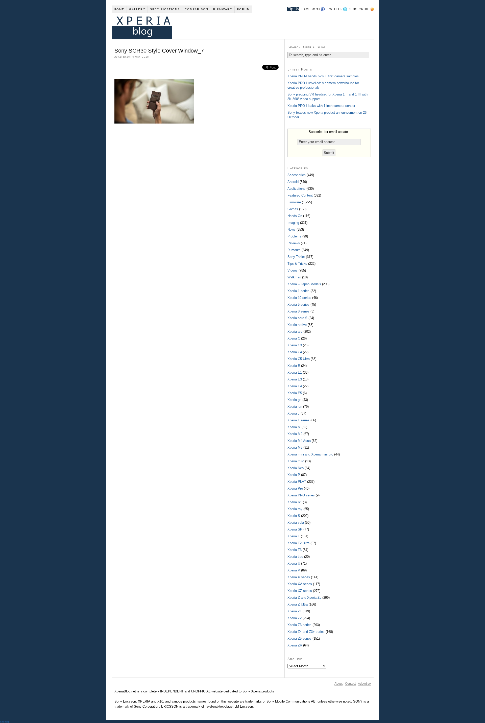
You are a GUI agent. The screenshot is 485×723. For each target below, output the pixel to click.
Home (119, 9)
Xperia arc (294, 331)
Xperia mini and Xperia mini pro (310, 454)
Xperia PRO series (301, 495)
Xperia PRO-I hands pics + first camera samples (323, 76)
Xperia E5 (294, 393)
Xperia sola (295, 522)
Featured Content (300, 195)
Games (292, 209)
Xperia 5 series (298, 304)
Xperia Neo (295, 468)
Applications (296, 188)
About (338, 683)
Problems (294, 236)
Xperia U (293, 563)
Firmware (222, 9)
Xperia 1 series (298, 291)
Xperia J (293, 413)
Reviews (293, 243)
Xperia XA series (299, 584)
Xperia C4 (294, 352)
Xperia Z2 (294, 618)
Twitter (335, 9)
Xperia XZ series (299, 591)
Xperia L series (298, 420)
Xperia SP (294, 529)
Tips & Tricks (297, 264)
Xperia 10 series (299, 298)
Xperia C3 (294, 345)
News (291, 229)
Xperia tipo (295, 557)
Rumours (294, 250)
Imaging (293, 223)
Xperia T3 (294, 550)
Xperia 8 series (298, 311)
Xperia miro (295, 461)
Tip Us (291, 9)
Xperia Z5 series (299, 638)
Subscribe (359, 9)
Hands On (294, 216)
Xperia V (293, 570)
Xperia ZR (294, 645)
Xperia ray (294, 509)
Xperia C (293, 338)
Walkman (294, 277)
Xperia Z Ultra (297, 604)
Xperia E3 (294, 379)
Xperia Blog (236, 26)
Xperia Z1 (294, 611)
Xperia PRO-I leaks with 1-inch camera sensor (321, 106)
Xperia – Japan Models (304, 284)
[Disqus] (198, 196)
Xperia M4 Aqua (299, 441)
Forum (243, 9)
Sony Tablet (296, 257)
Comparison (196, 9)
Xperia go (294, 400)
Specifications (165, 9)
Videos (292, 270)
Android (293, 182)
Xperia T (293, 536)
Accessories (296, 175)
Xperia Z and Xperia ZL (304, 597)
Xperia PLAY (296, 482)
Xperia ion (294, 406)
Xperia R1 (294, 502)
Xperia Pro (295, 488)
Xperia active (297, 325)
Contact (350, 683)
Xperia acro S (297, 318)
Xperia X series (298, 577)
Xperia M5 (294, 447)
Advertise (364, 683)
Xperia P (293, 475)
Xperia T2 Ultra (298, 543)
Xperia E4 (294, 386)
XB (120, 56)
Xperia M (294, 427)
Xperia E (293, 366)
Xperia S (293, 516)
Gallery (137, 9)
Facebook (311, 9)
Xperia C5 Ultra (298, 359)
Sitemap (5, 721)
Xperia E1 (294, 372)
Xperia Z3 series (299, 625)
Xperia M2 (294, 434)
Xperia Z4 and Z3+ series (306, 632)
